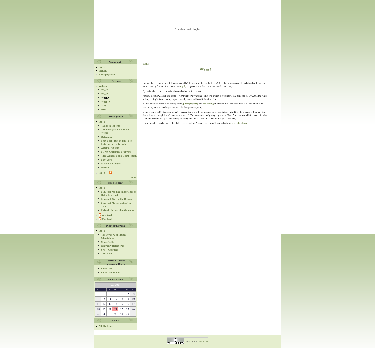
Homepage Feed (107, 74)
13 (110, 304)
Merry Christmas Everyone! (116, 151)
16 (127, 304)
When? (105, 97)
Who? (104, 90)
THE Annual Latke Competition (119, 155)
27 (110, 314)
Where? (105, 101)
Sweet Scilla (107, 242)
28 (115, 314)
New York (106, 159)
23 (127, 309)
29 (121, 314)
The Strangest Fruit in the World (115, 131)
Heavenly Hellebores (112, 245)
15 (121, 304)
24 (133, 309)
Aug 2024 (115, 284)
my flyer (184, 86)
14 (115, 304)
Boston (105, 167)
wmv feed (106, 215)
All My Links (106, 325)
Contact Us (203, 341)
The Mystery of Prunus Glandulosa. (113, 236)
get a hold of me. (238, 123)
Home (146, 63)
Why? (104, 105)
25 (98, 314)
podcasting (208, 103)
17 (133, 304)
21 (115, 309)
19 (104, 309)
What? (105, 93)
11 (98, 304)
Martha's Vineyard (111, 163)
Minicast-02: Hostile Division (117, 199)
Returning (106, 136)
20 (110, 309)
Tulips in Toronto (110, 125)
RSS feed (104, 173)
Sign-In (103, 70)
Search (102, 67)
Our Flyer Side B (110, 272)
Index (102, 121)
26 (104, 314)
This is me (106, 253)
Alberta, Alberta (110, 147)
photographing (191, 103)
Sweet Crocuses (109, 249)
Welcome (104, 86)
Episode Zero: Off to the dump (117, 210)
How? (104, 109)
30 (127, 314)
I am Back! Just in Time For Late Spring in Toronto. (116, 142)
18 (98, 309)
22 (121, 309)
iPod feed (106, 219)
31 (133, 314)
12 (104, 304)
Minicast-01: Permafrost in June (116, 204)
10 (133, 299)
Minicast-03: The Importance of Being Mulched (118, 193)
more (134, 177)
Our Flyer (106, 268)
